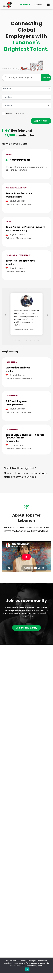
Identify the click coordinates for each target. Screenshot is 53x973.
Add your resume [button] (19, 159)
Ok (27, 969)
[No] (50, 965)
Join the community (26, 627)
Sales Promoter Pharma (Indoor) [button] (25, 227)
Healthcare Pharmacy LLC (18, 230)
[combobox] (26, 97)
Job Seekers (24, 4)
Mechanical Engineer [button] (18, 367)
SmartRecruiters (14, 196)
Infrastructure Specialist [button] (20, 260)
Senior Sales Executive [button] (19, 193)
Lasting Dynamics (14, 404)
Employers (38, 4)
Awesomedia (12, 441)
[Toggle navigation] (48, 4)
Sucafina (10, 264)
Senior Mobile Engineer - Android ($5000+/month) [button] (25, 436)
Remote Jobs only (15, 113)
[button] (46, 77)
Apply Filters (40, 120)
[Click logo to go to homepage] (7, 4)
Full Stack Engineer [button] (17, 401)
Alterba (9, 371)
